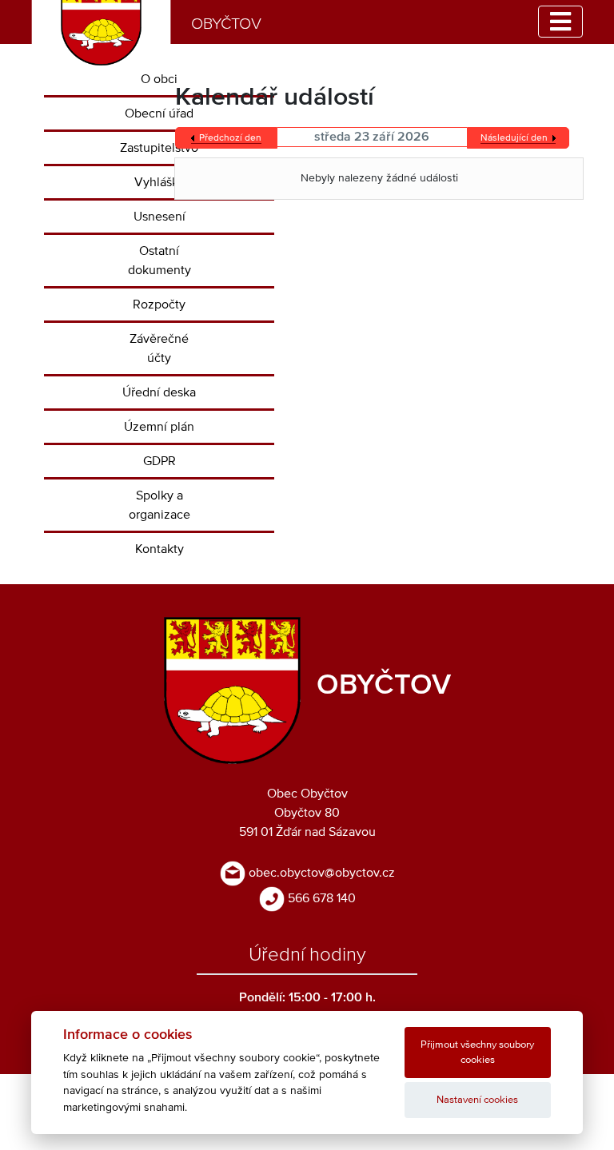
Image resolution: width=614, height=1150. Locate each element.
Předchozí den (230, 138)
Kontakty (159, 549)
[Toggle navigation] (560, 22)
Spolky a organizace (159, 505)
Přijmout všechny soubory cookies (477, 1052)
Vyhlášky (159, 182)
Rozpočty (159, 304)
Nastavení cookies (477, 1100)
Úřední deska (159, 392)
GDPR (159, 461)
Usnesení (159, 216)
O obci (159, 79)
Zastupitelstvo (159, 147)
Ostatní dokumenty (159, 261)
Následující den (514, 138)
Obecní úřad (159, 113)
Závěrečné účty (159, 348)
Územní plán (159, 426)
